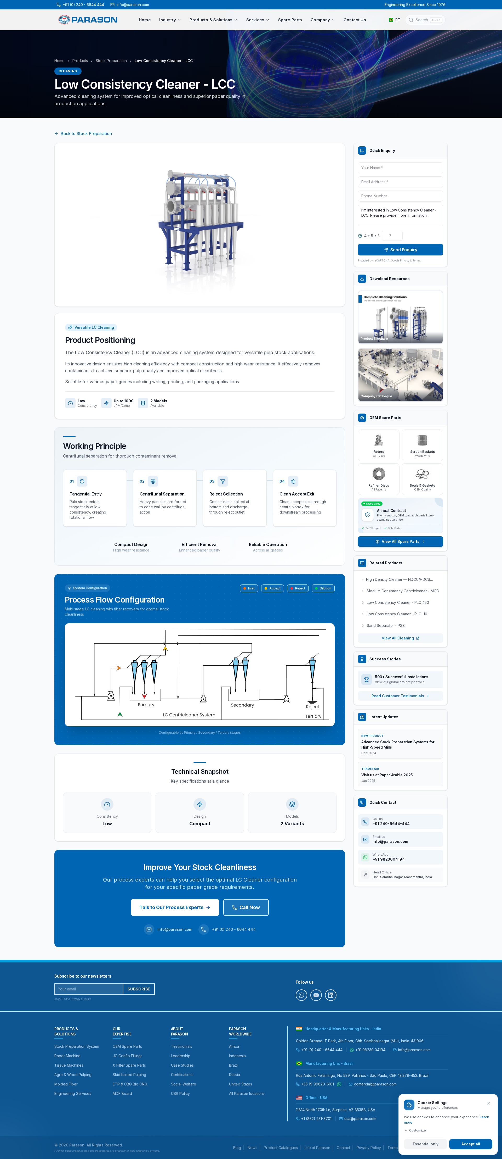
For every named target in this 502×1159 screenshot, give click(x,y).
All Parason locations (247, 1093)
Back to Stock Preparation (86, 133)
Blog (237, 1147)
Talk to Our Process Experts (171, 907)
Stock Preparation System (76, 1046)
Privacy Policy (369, 1147)
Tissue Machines (68, 1065)
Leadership (180, 1056)
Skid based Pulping (129, 1074)
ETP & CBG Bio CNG (130, 1084)
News (252, 1147)
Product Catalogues (281, 1147)
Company (320, 19)
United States (240, 1084)
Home (145, 19)
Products (80, 60)
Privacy (404, 260)
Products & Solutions (211, 19)
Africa (234, 1046)
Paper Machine (67, 1056)
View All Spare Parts (400, 541)
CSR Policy (180, 1093)
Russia (234, 1074)
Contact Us (355, 19)
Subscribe (139, 989)
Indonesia (237, 1056)
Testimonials (181, 1046)
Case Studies (182, 1065)
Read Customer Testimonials (398, 696)
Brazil (233, 1065)
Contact (343, 1147)
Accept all (470, 1144)
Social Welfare (183, 1084)
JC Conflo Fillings (127, 1056)
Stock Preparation (111, 60)
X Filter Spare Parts (129, 1065)
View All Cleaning (398, 638)
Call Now (249, 907)
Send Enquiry (403, 249)
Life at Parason (317, 1147)
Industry (167, 19)
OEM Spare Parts (127, 1046)
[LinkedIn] (330, 995)
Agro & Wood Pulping (73, 1074)
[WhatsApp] (301, 995)
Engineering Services (72, 1093)
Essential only (425, 1144)
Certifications (182, 1074)
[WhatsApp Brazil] (339, 1084)
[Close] (488, 1103)
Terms (416, 260)
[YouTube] (316, 995)
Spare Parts (290, 19)
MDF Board (122, 1093)
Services (255, 19)
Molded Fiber (66, 1084)
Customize (417, 1130)
